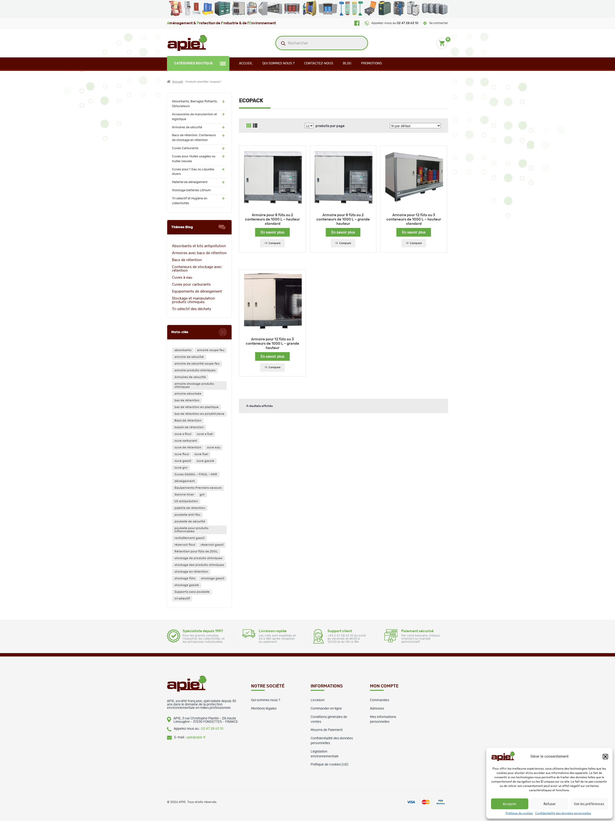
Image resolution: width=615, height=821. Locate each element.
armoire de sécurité (189, 357)
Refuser (549, 804)
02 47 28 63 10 (212, 728)
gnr (202, 494)
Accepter (510, 804)
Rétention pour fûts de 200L (196, 551)
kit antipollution (186, 501)
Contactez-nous (318, 63)
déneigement (184, 481)
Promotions (371, 63)
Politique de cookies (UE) (329, 764)
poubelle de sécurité (189, 521)
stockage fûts (184, 578)
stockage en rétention (191, 571)
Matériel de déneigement (190, 182)
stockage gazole (186, 585)
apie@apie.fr (196, 737)
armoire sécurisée (187, 393)
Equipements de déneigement (197, 291)
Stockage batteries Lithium (191, 190)
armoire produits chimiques (194, 370)
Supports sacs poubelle (191, 592)
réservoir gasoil (212, 544)
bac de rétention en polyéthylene (199, 414)
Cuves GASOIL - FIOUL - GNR (195, 474)
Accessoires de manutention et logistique (194, 117)
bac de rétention (186, 400)
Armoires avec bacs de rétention (199, 253)
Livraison (318, 700)
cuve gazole (205, 461)
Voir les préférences (589, 804)
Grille (248, 125)
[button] (605, 756)
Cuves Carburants (185, 148)
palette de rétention (189, 508)
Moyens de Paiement (327, 730)
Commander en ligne (326, 708)
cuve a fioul (182, 434)
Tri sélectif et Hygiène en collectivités (189, 201)
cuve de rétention (187, 447)
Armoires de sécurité (187, 127)
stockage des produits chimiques (199, 565)
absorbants (182, 350)
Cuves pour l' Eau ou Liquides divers (193, 172)
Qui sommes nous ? (278, 63)
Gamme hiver (184, 494)
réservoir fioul (184, 544)
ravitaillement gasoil (189, 538)
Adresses (377, 708)
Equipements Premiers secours (198, 488)
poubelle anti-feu (187, 514)
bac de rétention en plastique (196, 407)
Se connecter (438, 23)
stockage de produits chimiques (198, 558)
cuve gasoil (182, 461)
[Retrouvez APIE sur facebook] (356, 23)
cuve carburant (185, 440)
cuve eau (213, 447)
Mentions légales (264, 708)
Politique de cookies (519, 813)
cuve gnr (180, 467)
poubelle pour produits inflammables (191, 530)
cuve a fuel (205, 434)
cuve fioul (181, 454)
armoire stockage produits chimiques (194, 385)
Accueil (246, 63)
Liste (255, 125)
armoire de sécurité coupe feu (197, 363)
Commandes (379, 700)
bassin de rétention (189, 427)
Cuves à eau (182, 277)
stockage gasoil (212, 578)
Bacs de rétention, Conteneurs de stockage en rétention (194, 138)
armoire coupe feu (210, 350)
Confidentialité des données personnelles (563, 813)
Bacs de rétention (187, 260)
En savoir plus (272, 232)
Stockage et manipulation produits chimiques (193, 300)
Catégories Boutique (193, 63)
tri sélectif (182, 598)
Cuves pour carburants (191, 284)
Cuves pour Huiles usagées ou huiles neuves (193, 159)
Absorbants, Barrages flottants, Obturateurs (195, 104)
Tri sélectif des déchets (191, 309)
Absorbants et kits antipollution (199, 246)
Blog (347, 63)
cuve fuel (201, 454)
